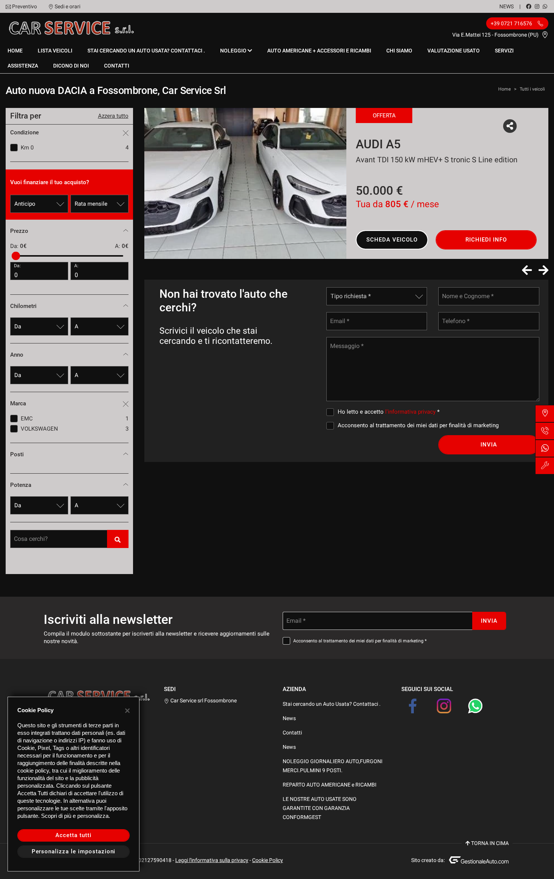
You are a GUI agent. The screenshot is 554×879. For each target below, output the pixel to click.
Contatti (116, 66)
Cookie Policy (267, 860)
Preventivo (24, 6)
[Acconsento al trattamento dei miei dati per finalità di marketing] (331, 425)
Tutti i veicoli (532, 89)
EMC (75, 418)
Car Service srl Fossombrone (203, 700)
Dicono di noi (71, 66)
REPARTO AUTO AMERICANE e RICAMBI (329, 785)
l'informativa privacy (410, 411)
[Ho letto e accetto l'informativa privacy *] (331, 411)
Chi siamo (399, 51)
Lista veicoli (55, 51)
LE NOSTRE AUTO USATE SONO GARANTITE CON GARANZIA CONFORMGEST (320, 808)
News (506, 6)
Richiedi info (486, 239)
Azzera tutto (113, 115)
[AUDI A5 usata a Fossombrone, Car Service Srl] (245, 183)
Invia (489, 444)
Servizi (504, 51)
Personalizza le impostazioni (74, 851)
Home (15, 51)
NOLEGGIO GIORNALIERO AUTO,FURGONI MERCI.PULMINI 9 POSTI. (333, 765)
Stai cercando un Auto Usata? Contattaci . (146, 51)
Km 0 (75, 147)
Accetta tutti (73, 835)
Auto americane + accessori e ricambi (319, 51)
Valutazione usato (453, 51)
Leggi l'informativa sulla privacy (211, 860)
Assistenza (23, 66)
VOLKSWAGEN (75, 428)
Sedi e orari (67, 6)
